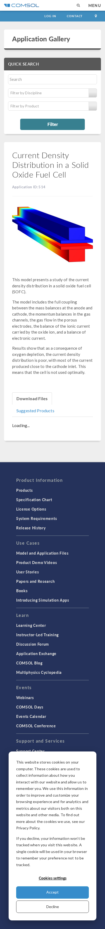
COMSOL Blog (29, 663)
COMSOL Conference (36, 725)
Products (24, 490)
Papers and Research (35, 581)
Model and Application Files (42, 553)
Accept (52, 892)
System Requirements (36, 518)
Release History (31, 527)
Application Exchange (36, 653)
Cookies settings (52, 878)
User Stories (27, 571)
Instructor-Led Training (37, 634)
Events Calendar (31, 716)
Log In (50, 16)
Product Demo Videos (36, 562)
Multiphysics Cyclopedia (39, 672)
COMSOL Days (29, 707)
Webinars (25, 697)
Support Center (30, 751)
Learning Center (31, 625)
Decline (52, 906)
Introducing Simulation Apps (42, 600)
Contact (75, 16)
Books (22, 590)
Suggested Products (35, 410)
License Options (31, 509)
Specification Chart (34, 499)
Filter (52, 124)
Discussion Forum (32, 644)
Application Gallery (41, 38)
